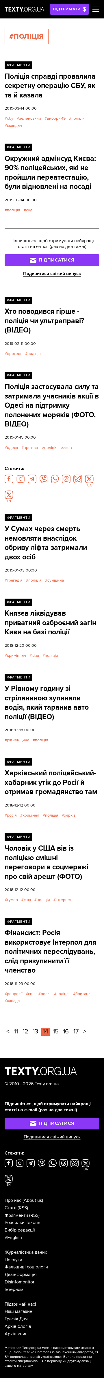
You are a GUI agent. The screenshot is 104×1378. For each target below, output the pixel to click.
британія (83, 993)
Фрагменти (18, 65)
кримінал (31, 815)
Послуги (13, 1260)
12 (25, 1031)
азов (67, 447)
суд (29, 210)
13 (35, 1031)
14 (45, 1031)
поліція (78, 118)
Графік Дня (16, 1319)
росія (12, 815)
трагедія (15, 580)
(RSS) (23, 1208)
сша (27, 899)
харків (70, 815)
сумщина (55, 580)
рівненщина (18, 740)
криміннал (16, 655)
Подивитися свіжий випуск (52, 274)
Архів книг (16, 1334)
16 (66, 1031)
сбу (10, 118)
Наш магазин (18, 1311)
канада (13, 1000)
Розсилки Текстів (22, 1222)
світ (31, 993)
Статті (10, 1208)
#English (13, 1237)
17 (76, 1031)
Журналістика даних (26, 1252)
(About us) (33, 1200)
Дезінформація (21, 1274)
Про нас (13, 1200)
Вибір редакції (20, 1230)
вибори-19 (56, 118)
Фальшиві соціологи (26, 1267)
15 (56, 1031)
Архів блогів (18, 1326)
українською (51, 1357)
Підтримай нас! (20, 1304)
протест (14, 353)
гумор (12, 899)
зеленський (30, 118)
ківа (35, 655)
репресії (14, 993)
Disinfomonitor (19, 1282)
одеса (12, 447)
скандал (14, 125)
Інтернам (14, 1289)
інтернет (64, 899)
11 (16, 1031)
